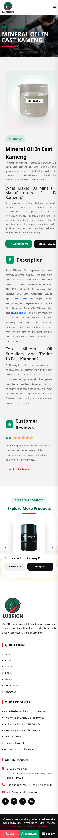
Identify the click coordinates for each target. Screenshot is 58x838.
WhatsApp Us (20, 243)
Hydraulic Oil (19, 312)
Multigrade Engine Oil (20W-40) (22, 723)
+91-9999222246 (17, 784)
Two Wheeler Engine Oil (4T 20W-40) (24, 711)
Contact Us (10, 691)
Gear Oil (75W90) (13, 736)
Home (7, 653)
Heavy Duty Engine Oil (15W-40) (22, 730)
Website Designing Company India (29, 826)
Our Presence (11, 685)
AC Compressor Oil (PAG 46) (19, 749)
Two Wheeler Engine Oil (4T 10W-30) (24, 717)
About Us (9, 660)
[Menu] (54, 8)
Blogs (7, 672)
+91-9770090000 (42, 784)
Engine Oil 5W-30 (14, 742)
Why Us (8, 666)
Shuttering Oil (24, 298)
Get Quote (40, 566)
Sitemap (8, 679)
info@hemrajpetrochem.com (23, 792)
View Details (15, 566)
